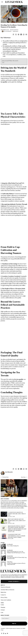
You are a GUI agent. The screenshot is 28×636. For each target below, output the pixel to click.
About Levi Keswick (5, 587)
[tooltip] (13, 34)
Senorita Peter (10, 556)
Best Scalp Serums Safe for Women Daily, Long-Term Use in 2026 (16, 521)
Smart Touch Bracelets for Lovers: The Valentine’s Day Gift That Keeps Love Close (16, 552)
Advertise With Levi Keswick (7, 589)
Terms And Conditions (6, 600)
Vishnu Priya (9, 561)
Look (2, 612)
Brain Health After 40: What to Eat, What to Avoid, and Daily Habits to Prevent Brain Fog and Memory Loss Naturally (17, 528)
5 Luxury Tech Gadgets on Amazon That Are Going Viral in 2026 (16, 514)
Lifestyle (16, 29)
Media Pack (3, 592)
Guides (2, 604)
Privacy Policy (4, 597)
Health (11, 29)
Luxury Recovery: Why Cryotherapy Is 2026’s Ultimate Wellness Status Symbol (16, 536)
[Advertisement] (14, 98)
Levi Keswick (8, 31)
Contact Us (3, 594)
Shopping (3, 607)
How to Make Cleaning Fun (13, 545)
